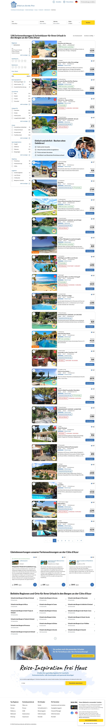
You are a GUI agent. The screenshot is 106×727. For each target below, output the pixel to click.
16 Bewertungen (68, 261)
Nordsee (12, 705)
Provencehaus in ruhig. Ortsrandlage (68, 62)
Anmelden (58, 2)
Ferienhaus (22, 161)
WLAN (22, 96)
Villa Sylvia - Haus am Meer (65, 100)
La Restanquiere (62, 466)
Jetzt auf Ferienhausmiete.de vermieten (83, 655)
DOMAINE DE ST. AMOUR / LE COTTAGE (69, 220)
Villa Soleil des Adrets (64, 333)
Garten (22, 98)
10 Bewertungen (68, 84)
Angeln (22, 144)
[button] (91, 723)
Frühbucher (22, 177)
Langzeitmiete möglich (22, 118)
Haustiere (22, 110)
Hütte (22, 166)
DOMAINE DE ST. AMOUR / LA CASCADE (70, 314)
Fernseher (22, 101)
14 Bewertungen (68, 374)
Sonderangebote (22, 172)
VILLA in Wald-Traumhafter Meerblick (69, 390)
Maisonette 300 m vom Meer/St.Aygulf (69, 277)
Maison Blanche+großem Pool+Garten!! (69, 201)
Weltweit (13, 714)
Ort (13, 21)
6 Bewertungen (67, 242)
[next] (77, 540)
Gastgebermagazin (56, 708)
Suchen (88, 22)
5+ (25, 60)
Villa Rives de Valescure (64, 43)
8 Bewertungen (67, 65)
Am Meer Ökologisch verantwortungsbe (69, 239)
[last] (81, 540)
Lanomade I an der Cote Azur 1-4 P (67, 352)
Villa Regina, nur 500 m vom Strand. (68, 258)
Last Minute (22, 175)
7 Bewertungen (67, 166)
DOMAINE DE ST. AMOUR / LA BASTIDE (69, 409)
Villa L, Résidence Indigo (65, 295)
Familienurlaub (22, 135)
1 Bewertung (67, 122)
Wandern (22, 149)
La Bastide (61, 163)
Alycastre (60, 182)
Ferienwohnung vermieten (88, 2)
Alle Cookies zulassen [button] (91, 720)
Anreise (42, 21)
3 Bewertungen (67, 185)
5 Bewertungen (67, 336)
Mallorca (13, 711)
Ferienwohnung (22, 163)
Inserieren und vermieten (58, 705)
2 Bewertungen (67, 298)
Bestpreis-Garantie (22, 180)
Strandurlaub (22, 132)
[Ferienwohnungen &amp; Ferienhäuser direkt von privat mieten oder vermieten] (22, 6)
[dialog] (91, 713)
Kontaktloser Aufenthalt (22, 127)
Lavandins (60, 484)
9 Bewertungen (67, 103)
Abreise (55, 21)
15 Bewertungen (68, 355)
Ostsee (12, 708)
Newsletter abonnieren (75, 683)
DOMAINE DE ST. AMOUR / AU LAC (68, 119)
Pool (22, 93)
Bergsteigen (22, 152)
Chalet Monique (62, 428)
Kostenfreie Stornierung (22, 87)
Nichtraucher (22, 115)
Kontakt (40, 716)
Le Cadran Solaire (63, 522)
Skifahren (22, 146)
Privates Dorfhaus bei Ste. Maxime (67, 81)
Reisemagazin (42, 711)
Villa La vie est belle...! (64, 371)
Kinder (22, 113)
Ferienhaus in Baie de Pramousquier (68, 447)
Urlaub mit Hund (22, 129)
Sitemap (12, 716)
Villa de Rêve (61, 503)
